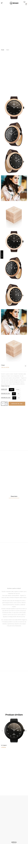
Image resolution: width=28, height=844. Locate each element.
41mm (11, 389)
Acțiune (1, 255)
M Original (3, 745)
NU (14, 393)
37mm (17, 389)
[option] (14, 734)
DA (18, 393)
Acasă (2, 49)
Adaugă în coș (16, 403)
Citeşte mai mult (5, 386)
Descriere (14, 496)
